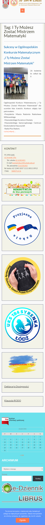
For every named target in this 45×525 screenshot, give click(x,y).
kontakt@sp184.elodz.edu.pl (23, 163)
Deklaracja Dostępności (16, 386)
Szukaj (4, 474)
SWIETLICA (16, 171)
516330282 (23, 166)
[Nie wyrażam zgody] (42, 516)
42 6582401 (20, 160)
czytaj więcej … (10, 131)
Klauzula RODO (12, 400)
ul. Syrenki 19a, (10, 157)
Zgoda (22, 520)
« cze (22, 455)
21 (28, 445)
